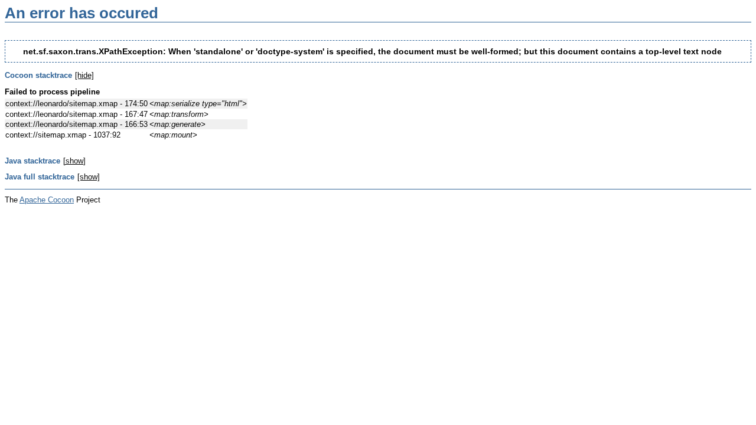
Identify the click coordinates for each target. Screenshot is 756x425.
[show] (74, 160)
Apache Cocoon (46, 199)
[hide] (84, 75)
